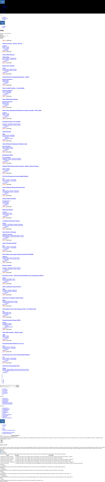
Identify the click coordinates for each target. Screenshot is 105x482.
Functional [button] (2, 464)
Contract (5, 398)
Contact (3, 429)
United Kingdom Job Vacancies (8, 432)
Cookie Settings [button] (3, 438)
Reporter (4, 416)
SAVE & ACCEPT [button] (3, 481)
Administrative (6, 409)
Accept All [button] (8, 438)
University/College (7, 417)
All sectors (5, 410)
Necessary (3, 451)
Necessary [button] (2, 450)
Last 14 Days (5, 392)
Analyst (4, 411)
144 (3, 380)
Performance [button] (2, 467)
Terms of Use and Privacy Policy (8, 430)
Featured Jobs (5, 6)
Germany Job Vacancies (7, 433)
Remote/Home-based (7, 402)
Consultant (5, 412)
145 (3, 381)
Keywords (2, 385)
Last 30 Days (5, 393)
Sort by (1, 34)
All (3, 394)
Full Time (5, 399)
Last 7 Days (4, 391)
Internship (5, 401)
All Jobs (4, 5)
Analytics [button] (2, 471)
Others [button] (1, 478)
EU (3, 413)
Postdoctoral (5, 415)
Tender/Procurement (7, 403)
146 (3, 382)
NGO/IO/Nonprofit (6, 414)
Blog (3, 428)
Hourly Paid (5, 400)
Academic (5, 407)
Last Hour (4, 388)
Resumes (4, 7)
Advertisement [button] (3, 474)
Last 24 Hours (5, 389)
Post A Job (2, 9)
